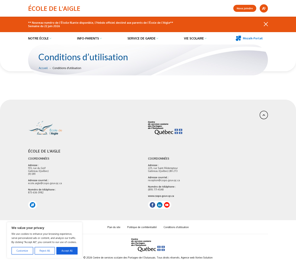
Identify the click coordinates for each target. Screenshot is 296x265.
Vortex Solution (204, 257)
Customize (22, 250)
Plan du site (113, 227)
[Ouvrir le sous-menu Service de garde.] (157, 38)
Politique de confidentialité (142, 227)
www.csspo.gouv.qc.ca (161, 195)
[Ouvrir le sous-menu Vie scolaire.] (206, 38)
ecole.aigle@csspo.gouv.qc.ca (45, 183)
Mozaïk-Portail (253, 38)
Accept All (67, 250)
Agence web (188, 257)
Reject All (45, 250)
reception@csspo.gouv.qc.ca (164, 180)
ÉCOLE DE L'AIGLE (54, 8)
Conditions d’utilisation (176, 227)
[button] (264, 115)
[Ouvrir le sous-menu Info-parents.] (101, 38)
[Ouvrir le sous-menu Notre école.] (50, 38)
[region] (44, 240)
